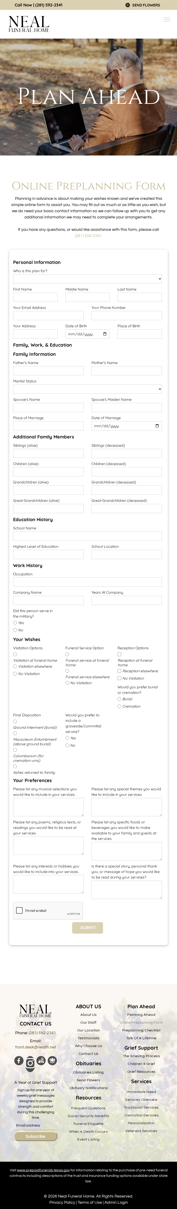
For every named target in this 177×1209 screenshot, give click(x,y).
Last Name (127, 289)
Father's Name (25, 362)
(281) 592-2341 (48, 5)
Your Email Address (29, 307)
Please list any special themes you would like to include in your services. (126, 792)
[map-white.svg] (41, 1064)
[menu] (167, 19)
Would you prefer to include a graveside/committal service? (83, 723)
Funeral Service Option (84, 648)
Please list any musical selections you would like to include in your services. (45, 792)
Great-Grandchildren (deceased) (119, 500)
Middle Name (76, 289)
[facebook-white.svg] (19, 1064)
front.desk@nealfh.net (35, 1047)
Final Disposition (27, 715)
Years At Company (107, 592)
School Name (24, 528)
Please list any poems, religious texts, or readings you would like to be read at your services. (47, 827)
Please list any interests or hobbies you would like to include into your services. (46, 869)
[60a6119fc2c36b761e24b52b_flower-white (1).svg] (52, 1064)
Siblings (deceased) (108, 445)
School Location (105, 546)
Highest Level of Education (35, 546)
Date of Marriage (106, 417)
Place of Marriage (28, 417)
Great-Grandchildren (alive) (36, 500)
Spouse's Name (26, 399)
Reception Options (133, 648)
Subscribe (35, 1136)
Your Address (24, 326)
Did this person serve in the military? (33, 613)
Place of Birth (129, 326)
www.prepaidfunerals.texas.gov (43, 1170)
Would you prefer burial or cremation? (138, 690)
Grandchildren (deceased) (113, 482)
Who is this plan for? (30, 270)
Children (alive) (25, 463)
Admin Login (116, 1202)
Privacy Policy (62, 1202)
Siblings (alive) (25, 445)
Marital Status (24, 381)
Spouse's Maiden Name (111, 399)
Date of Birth (76, 326)
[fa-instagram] (30, 1068)
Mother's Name (104, 362)
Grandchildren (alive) (31, 482)
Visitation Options (28, 648)
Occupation (22, 574)
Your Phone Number (108, 307)
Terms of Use (90, 1202)
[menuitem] (88, 1015)
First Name (22, 289)
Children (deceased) (108, 463)
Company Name (27, 592)
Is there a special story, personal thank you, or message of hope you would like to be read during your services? (125, 871)
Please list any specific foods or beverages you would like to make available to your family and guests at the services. (123, 830)
